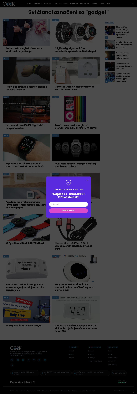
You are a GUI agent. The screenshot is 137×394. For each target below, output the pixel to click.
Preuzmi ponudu (68, 211)
